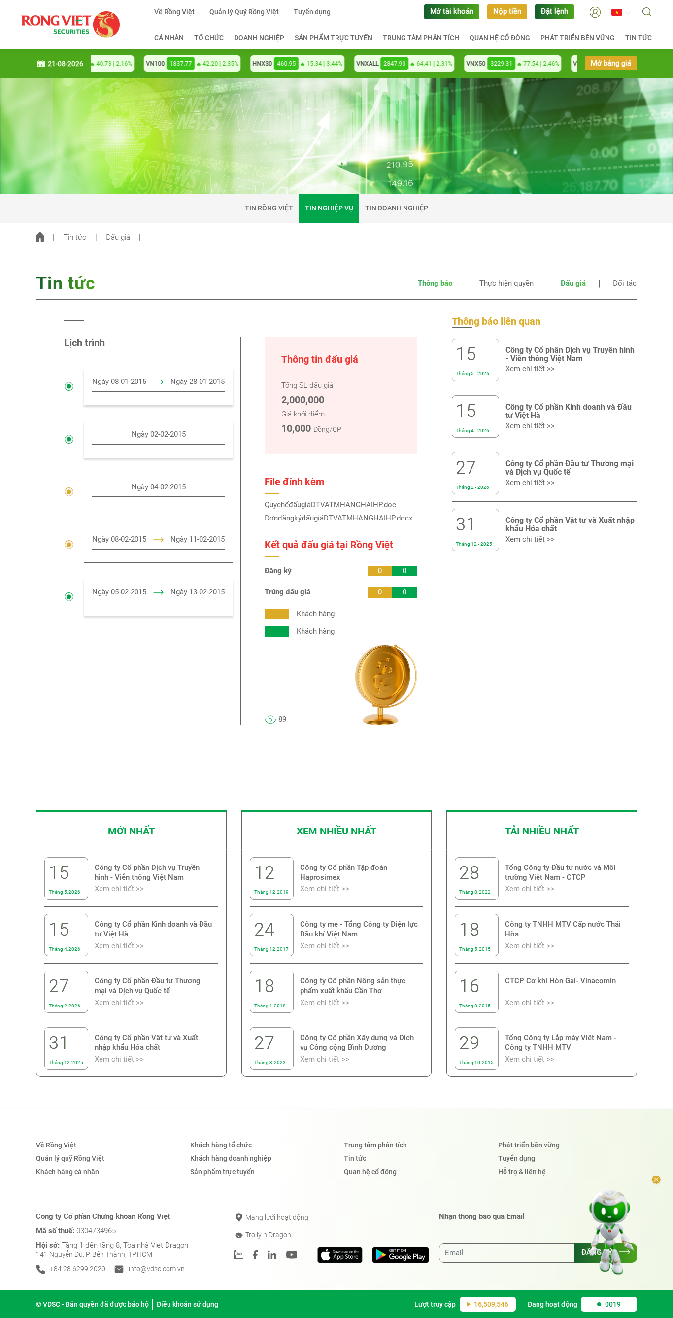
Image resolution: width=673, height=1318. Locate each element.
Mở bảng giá (611, 63)
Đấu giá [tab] (573, 283)
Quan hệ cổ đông (500, 38)
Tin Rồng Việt (269, 208)
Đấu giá (118, 237)
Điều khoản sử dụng (187, 1304)
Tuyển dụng (312, 12)
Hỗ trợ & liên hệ (522, 1172)
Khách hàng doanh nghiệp (230, 1158)
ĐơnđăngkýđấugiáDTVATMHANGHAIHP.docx (338, 518)
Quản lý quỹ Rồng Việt (70, 1158)
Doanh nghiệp (259, 38)
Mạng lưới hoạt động (276, 1217)
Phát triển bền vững (577, 38)
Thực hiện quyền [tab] (506, 283)
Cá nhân (169, 38)
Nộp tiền (507, 11)
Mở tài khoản (451, 11)
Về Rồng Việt (174, 12)
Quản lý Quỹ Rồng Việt (244, 12)
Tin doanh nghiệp (396, 208)
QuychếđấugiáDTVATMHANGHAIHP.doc (330, 505)
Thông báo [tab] (435, 283)
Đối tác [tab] (625, 283)
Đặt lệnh (554, 11)
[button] (595, 11)
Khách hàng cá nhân (67, 1172)
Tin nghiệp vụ (329, 208)
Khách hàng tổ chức (221, 1145)
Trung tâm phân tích (421, 38)
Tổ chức (209, 38)
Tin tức (638, 38)
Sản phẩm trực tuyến (333, 38)
